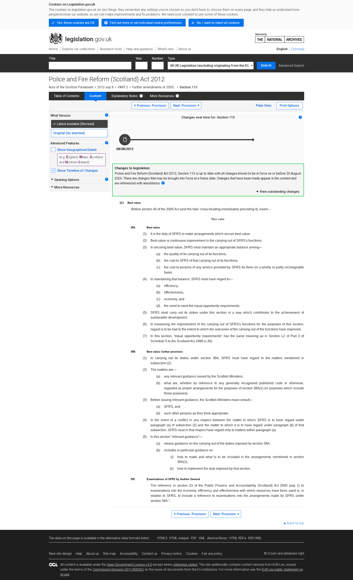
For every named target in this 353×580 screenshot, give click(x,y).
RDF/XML (255, 538)
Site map (109, 554)
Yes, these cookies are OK (76, 23)
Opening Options (64, 180)
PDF (194, 538)
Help (79, 554)
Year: (139, 58)
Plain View (263, 105)
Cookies (192, 554)
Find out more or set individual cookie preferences (146, 23)
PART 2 (123, 87)
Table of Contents (66, 96)
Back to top (295, 523)
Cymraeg (297, 49)
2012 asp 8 (105, 87)
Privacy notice (171, 554)
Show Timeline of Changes (77, 171)
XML (202, 538)
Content (95, 96)
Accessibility (129, 554)
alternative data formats (123, 538)
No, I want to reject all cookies (218, 23)
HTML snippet (179, 538)
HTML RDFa (237, 538)
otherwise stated (185, 565)
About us (92, 554)
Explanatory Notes (125, 96)
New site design (60, 554)
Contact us (149, 554)
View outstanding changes (277, 191)
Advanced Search (291, 66)
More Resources (162, 96)
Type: (171, 58)
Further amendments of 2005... (153, 87)
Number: (158, 58)
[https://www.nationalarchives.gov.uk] (279, 36)
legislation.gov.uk (82, 34)
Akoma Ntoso (217, 538)
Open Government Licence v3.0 (129, 565)
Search (266, 65)
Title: (52, 58)
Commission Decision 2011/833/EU (118, 569)
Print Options (289, 105)
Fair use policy (212, 554)
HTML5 (162, 538)
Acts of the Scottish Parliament (71, 87)
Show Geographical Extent (77, 150)
